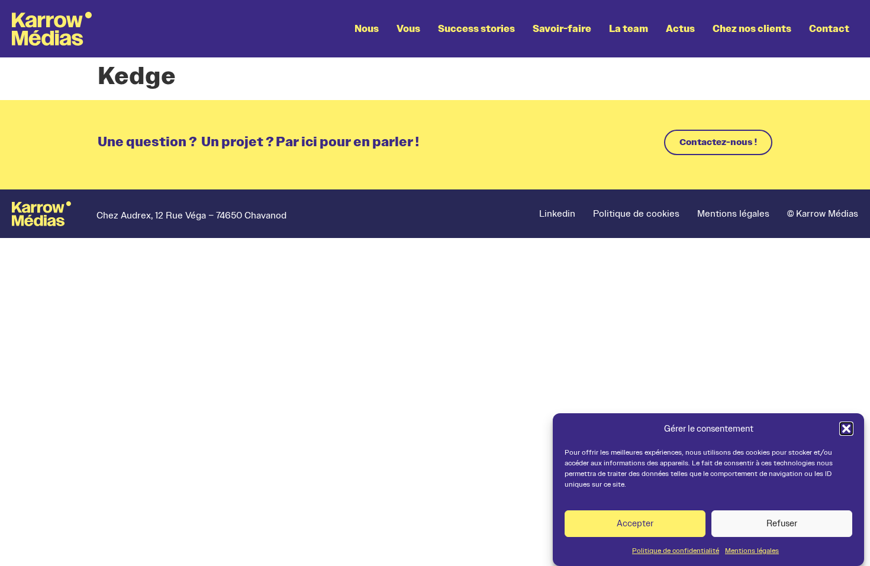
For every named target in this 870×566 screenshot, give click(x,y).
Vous (408, 29)
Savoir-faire (562, 29)
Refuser (781, 524)
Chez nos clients (752, 29)
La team (628, 29)
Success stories (476, 29)
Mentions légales (752, 550)
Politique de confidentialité (675, 550)
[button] (846, 429)
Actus (680, 29)
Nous (367, 29)
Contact (829, 29)
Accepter (635, 524)
